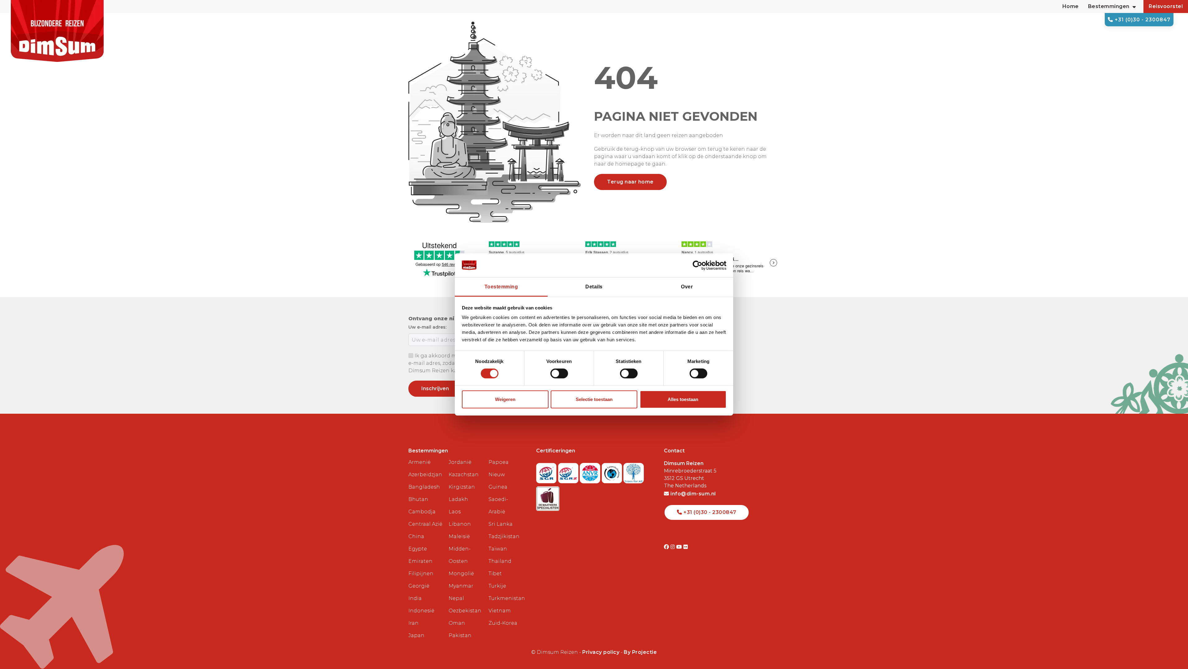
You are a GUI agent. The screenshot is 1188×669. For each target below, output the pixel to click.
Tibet (495, 573)
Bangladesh (424, 487)
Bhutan (418, 499)
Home (1070, 6)
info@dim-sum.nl (692, 494)
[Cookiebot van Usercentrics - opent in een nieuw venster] (699, 265)
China (416, 536)
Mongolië (461, 573)
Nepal (456, 598)
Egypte (417, 549)
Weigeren (505, 399)
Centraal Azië (425, 524)
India (415, 598)
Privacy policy (600, 652)
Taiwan (498, 549)
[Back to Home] (57, 31)
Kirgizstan (462, 487)
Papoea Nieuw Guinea (499, 474)
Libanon (460, 524)
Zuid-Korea (503, 623)
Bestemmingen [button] (1109, 6)
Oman (457, 623)
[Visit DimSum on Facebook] (667, 547)
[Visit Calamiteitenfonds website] (613, 471)
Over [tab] (687, 286)
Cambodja (422, 512)
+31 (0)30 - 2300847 (1141, 20)
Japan (416, 635)
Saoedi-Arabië (498, 505)
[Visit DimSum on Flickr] (685, 547)
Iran (413, 623)
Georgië (418, 586)
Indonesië (421, 611)
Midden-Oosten (460, 555)
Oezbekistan (465, 611)
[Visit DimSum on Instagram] (673, 547)
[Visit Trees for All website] (633, 471)
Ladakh (458, 499)
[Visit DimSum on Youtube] (679, 547)
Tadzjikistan (504, 536)
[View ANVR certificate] (591, 471)
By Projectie (640, 652)
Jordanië (460, 462)
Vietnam (500, 611)
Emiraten (420, 561)
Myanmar (461, 586)
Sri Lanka (501, 524)
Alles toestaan (683, 399)
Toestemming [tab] (501, 286)
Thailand (500, 561)
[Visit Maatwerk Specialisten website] (547, 497)
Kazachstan (464, 474)
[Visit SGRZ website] (569, 471)
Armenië (419, 462)
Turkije (497, 586)
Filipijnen (420, 573)
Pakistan (460, 635)
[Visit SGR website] (547, 471)
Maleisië (459, 536)
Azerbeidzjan (425, 474)
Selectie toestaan (594, 399)
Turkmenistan (506, 598)
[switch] (559, 373)
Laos (455, 512)
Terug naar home (630, 182)
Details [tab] (594, 286)
